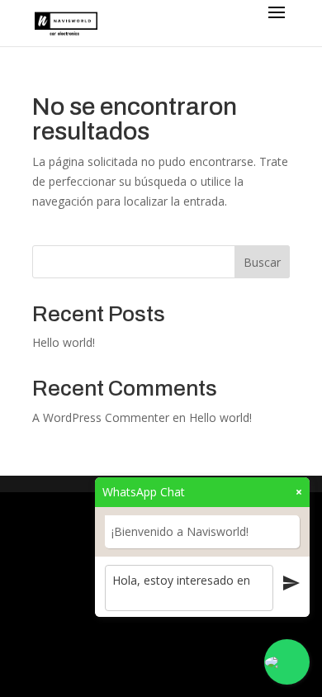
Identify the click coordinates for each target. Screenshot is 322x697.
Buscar (262, 262)
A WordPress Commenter (100, 417)
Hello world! (63, 342)
